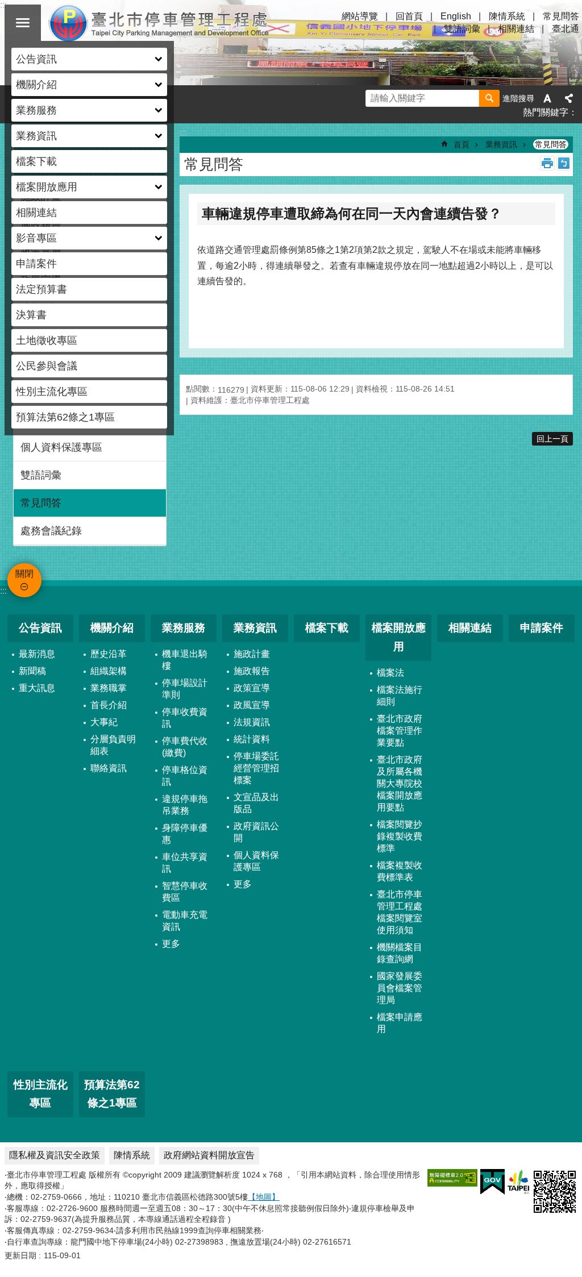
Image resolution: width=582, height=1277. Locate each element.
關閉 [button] (23, 23)
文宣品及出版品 (256, 803)
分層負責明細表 (113, 745)
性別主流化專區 (52, 391)
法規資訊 (252, 722)
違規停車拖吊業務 (184, 805)
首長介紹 (108, 705)
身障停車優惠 (184, 834)
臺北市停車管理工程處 (159, 22)
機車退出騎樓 (184, 660)
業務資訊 (501, 144)
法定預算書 (41, 289)
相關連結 (36, 212)
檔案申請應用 (399, 1023)
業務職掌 (108, 688)
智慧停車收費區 (184, 891)
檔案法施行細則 (399, 695)
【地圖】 (264, 1196)
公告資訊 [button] (36, 59)
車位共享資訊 (184, 862)
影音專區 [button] (36, 238)
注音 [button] (563, 163)
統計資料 (252, 739)
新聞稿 (32, 671)
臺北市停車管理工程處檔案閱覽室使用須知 (399, 912)
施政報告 (252, 671)
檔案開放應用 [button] (46, 187)
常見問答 (561, 16)
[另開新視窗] (452, 1178)
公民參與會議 (46, 366)
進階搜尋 (518, 98)
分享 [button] (568, 98)
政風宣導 (252, 705)
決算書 (31, 315)
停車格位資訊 (184, 776)
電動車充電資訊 (184, 920)
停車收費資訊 (184, 718)
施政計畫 (252, 654)
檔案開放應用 (399, 637)
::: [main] (183, 133)
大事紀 (104, 722)
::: (3, 591)
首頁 (461, 144)
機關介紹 (112, 628)
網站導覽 (360, 16)
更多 (171, 944)
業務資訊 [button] (36, 136)
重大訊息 (37, 688)
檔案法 (390, 672)
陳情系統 (507, 16)
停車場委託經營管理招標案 (256, 768)
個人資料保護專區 (61, 447)
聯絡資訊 (108, 768)
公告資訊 (40, 628)
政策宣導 (252, 688)
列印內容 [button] (547, 163)
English (455, 16)
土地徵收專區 (46, 340)
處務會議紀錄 (51, 530)
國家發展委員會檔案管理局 (399, 988)
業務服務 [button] (36, 110)
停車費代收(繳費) (184, 747)
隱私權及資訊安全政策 (54, 1155)
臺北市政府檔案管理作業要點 (399, 730)
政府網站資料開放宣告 (209, 1155)
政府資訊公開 (256, 832)
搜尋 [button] (489, 98)
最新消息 (37, 654)
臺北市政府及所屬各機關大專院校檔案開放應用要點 (399, 783)
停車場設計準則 (184, 689)
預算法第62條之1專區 (65, 417)
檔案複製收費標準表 (399, 871)
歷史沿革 (108, 654)
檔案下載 (36, 161)
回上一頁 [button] (552, 438)
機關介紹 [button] (36, 84)
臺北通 (565, 29)
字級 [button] (547, 98)
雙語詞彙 (462, 29)
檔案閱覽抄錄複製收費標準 (399, 836)
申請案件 (36, 263)
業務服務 (183, 628)
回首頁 (409, 16)
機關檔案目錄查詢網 (399, 953)
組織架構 (108, 671)
